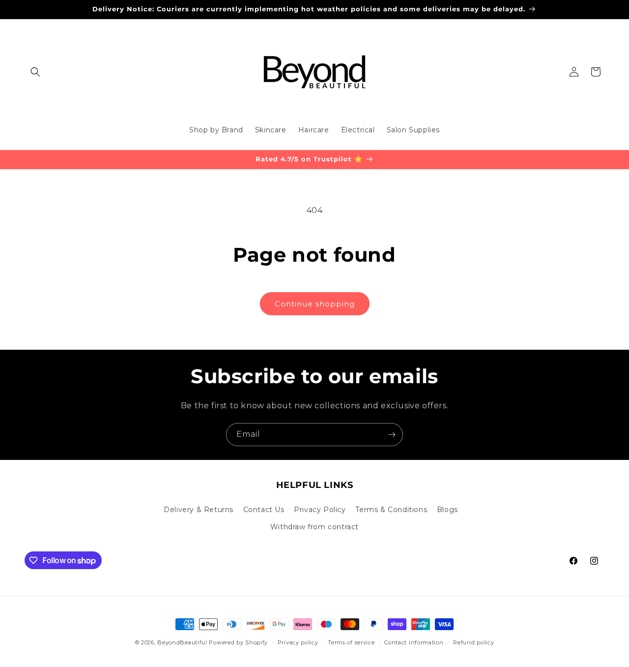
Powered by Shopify (238, 642)
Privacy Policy (319, 509)
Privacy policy (298, 642)
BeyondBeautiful (182, 642)
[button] (35, 72)
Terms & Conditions (391, 509)
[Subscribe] (391, 434)
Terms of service (351, 642)
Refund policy (473, 642)
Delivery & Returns (198, 509)
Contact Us (264, 509)
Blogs (447, 509)
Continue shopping (315, 303)
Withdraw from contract (314, 526)
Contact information (413, 642)
